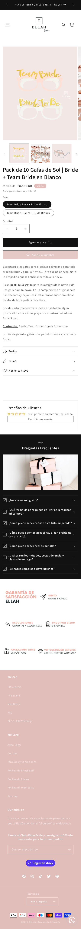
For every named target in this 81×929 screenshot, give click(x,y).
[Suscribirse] (69, 849)
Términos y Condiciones (22, 762)
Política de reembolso (21, 787)
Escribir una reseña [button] (40, 419)
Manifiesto (14, 704)
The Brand (14, 695)
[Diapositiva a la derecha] (77, 154)
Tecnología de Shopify (49, 922)
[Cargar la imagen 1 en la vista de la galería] (19, 153)
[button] (7, 25)
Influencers (14, 687)
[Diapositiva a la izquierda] (4, 154)
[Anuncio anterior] (7, 5)
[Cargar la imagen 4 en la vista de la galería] (62, 153)
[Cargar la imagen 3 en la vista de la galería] (40, 153)
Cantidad (8, 221)
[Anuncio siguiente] (74, 5)
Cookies (12, 753)
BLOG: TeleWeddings (20, 721)
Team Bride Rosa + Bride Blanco (27, 204)
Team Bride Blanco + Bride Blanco (28, 213)
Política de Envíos (18, 779)
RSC (10, 712)
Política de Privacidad (21, 770)
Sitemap (13, 796)
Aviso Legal (14, 745)
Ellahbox (33, 922)
